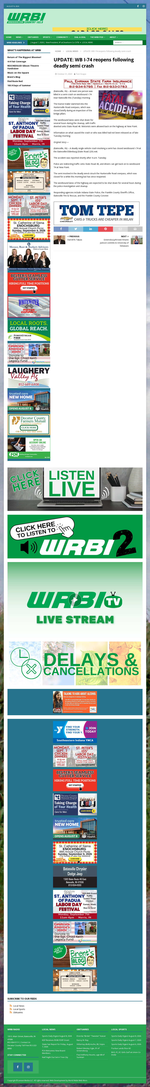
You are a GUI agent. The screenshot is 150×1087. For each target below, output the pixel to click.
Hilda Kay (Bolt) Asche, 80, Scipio (91, 1044)
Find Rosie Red (15, 81)
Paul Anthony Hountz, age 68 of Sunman (90, 1056)
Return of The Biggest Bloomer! (24, 57)
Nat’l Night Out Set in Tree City (55, 1057)
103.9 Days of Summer (19, 85)
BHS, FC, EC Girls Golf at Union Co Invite (125, 1053)
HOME (8, 37)
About (113, 37)
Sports (46, 37)
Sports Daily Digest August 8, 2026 (57, 1036)
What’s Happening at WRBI (24, 50)
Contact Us (25, 1042)
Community (62, 37)
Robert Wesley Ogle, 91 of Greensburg (88, 1049)
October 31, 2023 (64, 74)
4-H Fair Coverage (16, 61)
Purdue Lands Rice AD (121, 1048)
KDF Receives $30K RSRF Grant (55, 1040)
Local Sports (19, 1009)
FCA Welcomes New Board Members (53, 1051)
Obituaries (33, 37)
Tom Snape (81, 74)
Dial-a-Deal (80, 37)
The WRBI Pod (96, 37)
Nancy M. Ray (82, 1040)
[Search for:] (128, 42)
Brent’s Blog (13, 77)
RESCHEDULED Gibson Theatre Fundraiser (23, 67)
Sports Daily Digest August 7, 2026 (126, 1040)
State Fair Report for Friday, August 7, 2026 (57, 1045)
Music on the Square (18, 72)
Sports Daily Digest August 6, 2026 (126, 1044)
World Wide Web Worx (77, 1080)
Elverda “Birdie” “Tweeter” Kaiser (91, 1036)
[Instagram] (143, 6)
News (18, 37)
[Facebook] (137, 6)
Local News (18, 1005)
